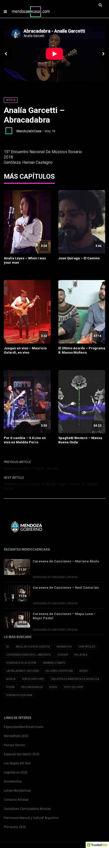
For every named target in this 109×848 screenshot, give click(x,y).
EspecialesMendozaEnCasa (23, 727)
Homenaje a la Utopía (21, 662)
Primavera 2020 (15, 827)
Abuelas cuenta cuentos (33, 646)
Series (53, 687)
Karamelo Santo (54, 662)
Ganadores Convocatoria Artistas (27, 809)
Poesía (10, 687)
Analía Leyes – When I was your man (25, 260)
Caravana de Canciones (49, 577)
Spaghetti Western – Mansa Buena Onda (80, 440)
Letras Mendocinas (17, 790)
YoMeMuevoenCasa (19, 695)
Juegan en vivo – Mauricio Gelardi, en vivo (25, 350)
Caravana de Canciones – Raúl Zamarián (66, 587)
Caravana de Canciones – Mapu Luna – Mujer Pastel (64, 616)
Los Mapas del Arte (17, 763)
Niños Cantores (33, 679)
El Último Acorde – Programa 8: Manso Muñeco (81, 350)
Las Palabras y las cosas (22, 671)
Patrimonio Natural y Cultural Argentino (31, 818)
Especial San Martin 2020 (21, 754)
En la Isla (80, 654)
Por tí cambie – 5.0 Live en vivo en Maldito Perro (25, 440)
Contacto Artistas (16, 799)
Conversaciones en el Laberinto (28, 654)
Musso (83, 671)
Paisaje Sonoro (14, 745)
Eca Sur (63, 654)
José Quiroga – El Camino (79, 258)
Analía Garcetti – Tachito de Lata (31, 468)
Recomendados (32, 687)
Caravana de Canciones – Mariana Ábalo (66, 561)
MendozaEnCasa (28, 131)
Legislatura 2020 (15, 772)
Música (10, 100)
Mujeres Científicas (59, 671)
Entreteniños (13, 781)
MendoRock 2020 (16, 736)
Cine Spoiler (86, 646)
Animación (64, 646)
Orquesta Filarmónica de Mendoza (74, 679)
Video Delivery (73, 687)
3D (7, 646)
